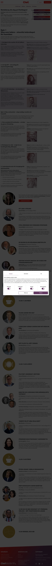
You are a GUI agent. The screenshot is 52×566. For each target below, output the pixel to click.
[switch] (20, 288)
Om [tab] (41, 273)
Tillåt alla (40, 292)
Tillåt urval (26, 292)
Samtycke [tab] (11, 273)
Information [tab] (26, 273)
